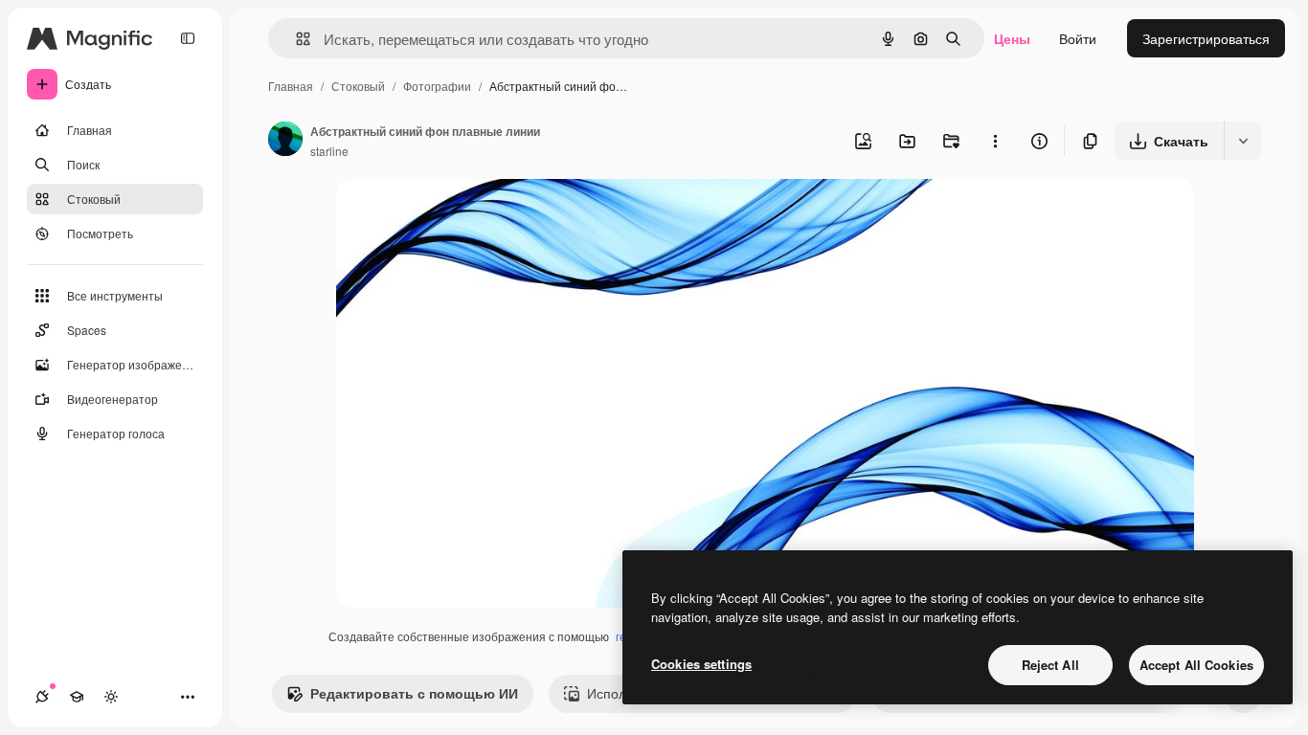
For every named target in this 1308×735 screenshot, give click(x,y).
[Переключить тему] (111, 696)
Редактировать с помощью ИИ (414, 692)
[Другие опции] (995, 141)
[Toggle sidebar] (187, 38)
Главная (290, 86)
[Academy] (76, 696)
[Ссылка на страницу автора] (285, 141)
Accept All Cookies (1196, 665)
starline (329, 151)
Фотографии (437, 86)
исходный (464, 216)
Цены (1012, 38)
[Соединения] (42, 696)
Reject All (1050, 665)
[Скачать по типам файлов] (1243, 141)
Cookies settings (701, 664)
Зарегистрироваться (1206, 38)
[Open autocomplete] (295, 39)
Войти (1077, 38)
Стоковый (358, 86)
